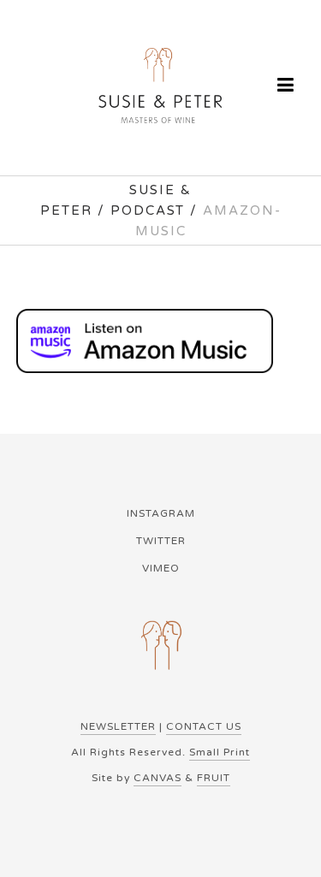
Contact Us (203, 726)
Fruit (213, 778)
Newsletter (118, 726)
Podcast (147, 210)
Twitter (161, 541)
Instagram (161, 513)
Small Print (219, 752)
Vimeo (161, 568)
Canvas (157, 778)
